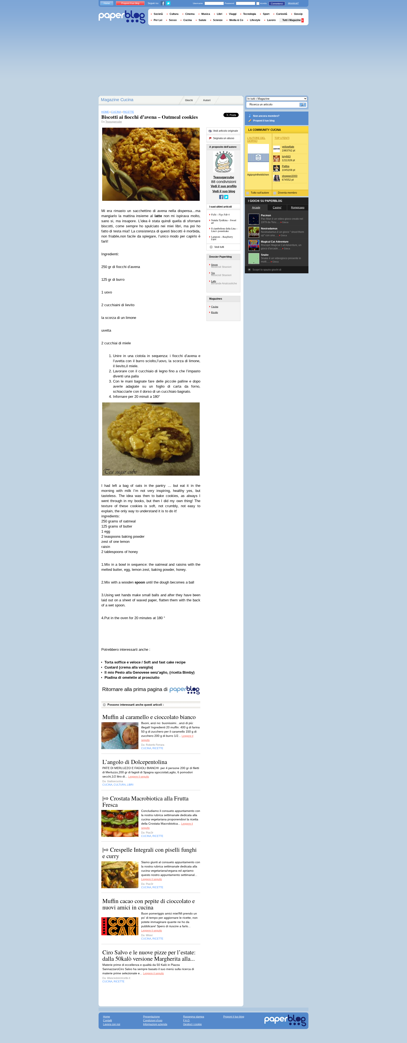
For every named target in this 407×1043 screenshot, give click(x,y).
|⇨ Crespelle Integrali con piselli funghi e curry (149, 852)
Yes (213, 272)
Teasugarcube (113, 121)
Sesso (173, 20)
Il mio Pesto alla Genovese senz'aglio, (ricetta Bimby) (150, 672)
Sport (266, 14)
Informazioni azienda (155, 1024)
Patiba (285, 166)
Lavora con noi (111, 1024)
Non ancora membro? (266, 115)
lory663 (286, 156)
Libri (219, 14)
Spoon (214, 264)
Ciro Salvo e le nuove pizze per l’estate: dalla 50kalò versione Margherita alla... (149, 955)
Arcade (256, 207)
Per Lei (158, 20)
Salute (202, 20)
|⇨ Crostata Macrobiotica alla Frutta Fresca (145, 801)
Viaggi (232, 14)
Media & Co (236, 20)
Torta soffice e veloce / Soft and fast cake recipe (145, 662)
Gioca (285, 222)
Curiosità (281, 14)
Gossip (298, 14)
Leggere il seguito (138, 776)
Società (158, 14)
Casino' (277, 207)
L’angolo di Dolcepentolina (134, 762)
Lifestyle (255, 20)
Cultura (174, 14)
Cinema (190, 14)
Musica (205, 14)
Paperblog (122, 17)
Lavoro (271, 20)
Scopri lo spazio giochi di (266, 269)
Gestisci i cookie (192, 1024)
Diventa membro (287, 192)
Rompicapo (297, 207)
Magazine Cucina (117, 99)
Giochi (189, 100)
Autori (206, 100)
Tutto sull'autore (260, 192)
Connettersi (277, 3)
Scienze (218, 20)
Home (107, 3)
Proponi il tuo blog (264, 120)
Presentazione (151, 1016)
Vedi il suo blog (223, 191)
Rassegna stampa (193, 1016)
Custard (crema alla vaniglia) (129, 667)
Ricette (214, 312)
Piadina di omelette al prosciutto (132, 678)
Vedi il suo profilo (224, 186)
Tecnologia (249, 14)
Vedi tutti (219, 247)
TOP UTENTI (282, 138)
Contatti (107, 1020)
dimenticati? (293, 3)
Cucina (214, 306)
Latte (213, 281)
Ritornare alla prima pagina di (135, 689)
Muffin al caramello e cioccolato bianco (149, 717)
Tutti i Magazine (291, 20)
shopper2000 (289, 176)
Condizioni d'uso (152, 1020)
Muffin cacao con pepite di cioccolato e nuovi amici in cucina (148, 904)
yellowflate (288, 146)
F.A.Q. (186, 1020)
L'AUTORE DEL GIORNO (256, 139)
